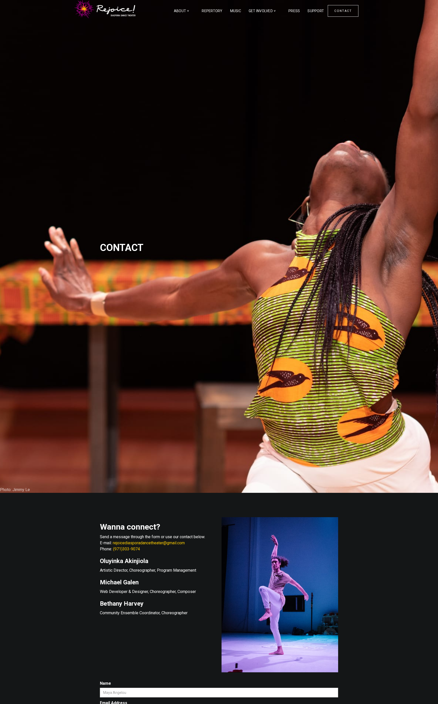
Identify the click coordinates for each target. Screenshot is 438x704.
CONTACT (343, 11)
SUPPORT (315, 11)
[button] (184, 11)
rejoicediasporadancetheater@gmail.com (149, 542)
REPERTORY (212, 11)
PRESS (294, 11)
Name (105, 683)
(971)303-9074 (126, 549)
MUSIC (235, 11)
